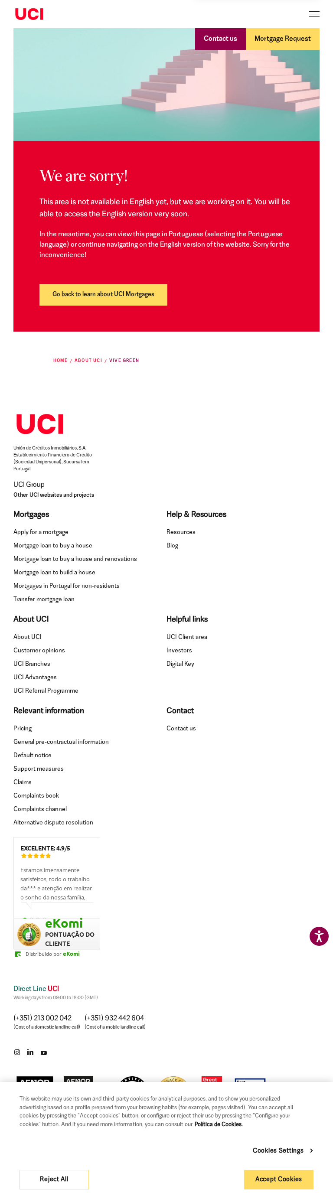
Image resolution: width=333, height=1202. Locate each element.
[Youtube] (43, 1052)
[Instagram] (16, 1052)
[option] (56, 888)
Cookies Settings (278, 1151)
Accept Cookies (278, 1179)
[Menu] (314, 14)
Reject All (54, 1179)
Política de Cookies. (219, 1124)
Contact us (220, 39)
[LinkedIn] (30, 1052)
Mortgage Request (283, 39)
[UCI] (29, 14)
